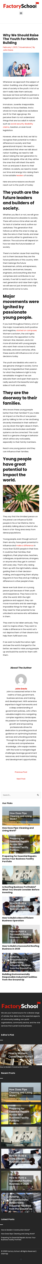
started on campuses (26, 330)
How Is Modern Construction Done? (14, 1067)
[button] (21, 13)
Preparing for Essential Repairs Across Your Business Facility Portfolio (19, 859)
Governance (25, 47)
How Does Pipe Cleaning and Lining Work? (18, 829)
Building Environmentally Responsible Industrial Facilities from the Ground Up (19, 977)
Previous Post (21, 772)
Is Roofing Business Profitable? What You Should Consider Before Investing (20, 889)
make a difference (24, 545)
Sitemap (4, 1254)
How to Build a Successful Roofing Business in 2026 (20, 947)
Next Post (21, 778)
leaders (19, 175)
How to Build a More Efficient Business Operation (17, 919)
